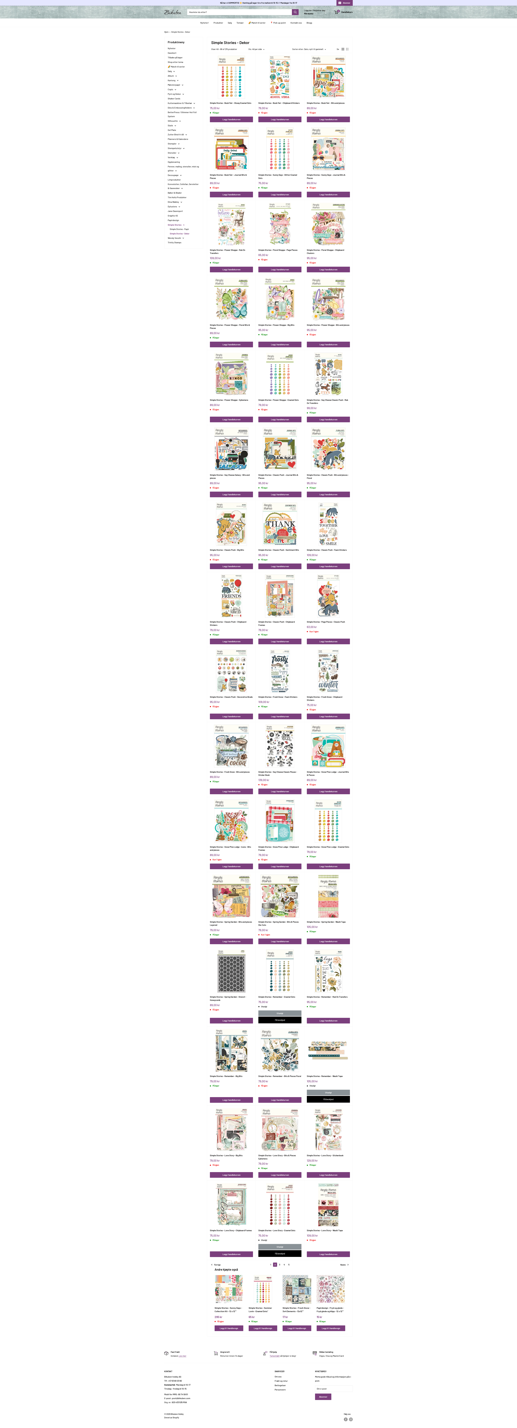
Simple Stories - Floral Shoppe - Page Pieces (277, 250)
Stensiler (172, 152)
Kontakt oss (296, 22)
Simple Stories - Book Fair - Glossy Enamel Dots (230, 103)
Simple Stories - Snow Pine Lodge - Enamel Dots (328, 847)
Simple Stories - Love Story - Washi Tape (325, 1230)
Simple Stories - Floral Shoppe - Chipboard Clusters (325, 251)
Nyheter (172, 48)
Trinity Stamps (174, 242)
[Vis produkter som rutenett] (343, 49)
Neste (343, 1265)
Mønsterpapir (174, 84)
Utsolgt (280, 1013)
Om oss (278, 1376)
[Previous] (215, 1300)
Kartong (172, 80)
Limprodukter (174, 179)
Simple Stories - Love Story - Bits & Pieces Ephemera (277, 1157)
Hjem (166, 32)
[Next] (344, 1300)
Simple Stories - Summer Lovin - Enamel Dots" (260, 1309)
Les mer (182, 1355)
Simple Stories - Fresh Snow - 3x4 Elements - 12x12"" (296, 1309)
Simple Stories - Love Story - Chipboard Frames (231, 1230)
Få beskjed (280, 1020)
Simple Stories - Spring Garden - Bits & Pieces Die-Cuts (278, 923)
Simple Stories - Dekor (180, 32)
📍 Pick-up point (278, 22)
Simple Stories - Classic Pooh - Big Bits (227, 550)
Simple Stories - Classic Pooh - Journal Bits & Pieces (278, 476)
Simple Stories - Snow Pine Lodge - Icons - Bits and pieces (230, 848)
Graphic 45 (173, 215)
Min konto (308, 13)
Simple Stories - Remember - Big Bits (226, 1076)
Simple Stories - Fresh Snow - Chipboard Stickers (324, 698)
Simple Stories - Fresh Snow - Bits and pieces (230, 772)
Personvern (280, 1389)
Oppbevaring (174, 162)
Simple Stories (175, 224)
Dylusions (172, 206)
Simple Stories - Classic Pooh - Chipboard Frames (276, 623)
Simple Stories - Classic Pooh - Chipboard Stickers (228, 623)
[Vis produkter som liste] (347, 49)
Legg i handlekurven (231, 119)
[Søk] (295, 12)
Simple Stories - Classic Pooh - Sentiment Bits (278, 550)
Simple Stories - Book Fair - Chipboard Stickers (279, 103)
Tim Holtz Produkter (177, 197)
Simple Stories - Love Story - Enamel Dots (276, 1230)
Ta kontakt (275, 1355)
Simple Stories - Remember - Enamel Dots (276, 997)
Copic (171, 89)
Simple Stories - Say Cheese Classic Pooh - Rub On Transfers (327, 401)
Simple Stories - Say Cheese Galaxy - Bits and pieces (230, 476)
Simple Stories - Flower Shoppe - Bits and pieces (328, 325)
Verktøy (171, 157)
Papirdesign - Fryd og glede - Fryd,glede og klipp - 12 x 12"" (330, 1309)
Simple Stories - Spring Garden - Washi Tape (326, 922)
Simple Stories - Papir (179, 229)
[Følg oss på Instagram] (351, 1419)
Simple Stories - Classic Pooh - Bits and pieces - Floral (328, 476)
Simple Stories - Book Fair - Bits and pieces (326, 103)
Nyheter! (204, 22)
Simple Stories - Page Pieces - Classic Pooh (326, 622)
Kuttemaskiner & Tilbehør (180, 103)
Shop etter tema (175, 62)
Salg (230, 22)
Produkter (218, 22)
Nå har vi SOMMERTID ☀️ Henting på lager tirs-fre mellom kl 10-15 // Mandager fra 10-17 (258, 3)
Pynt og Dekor (174, 94)
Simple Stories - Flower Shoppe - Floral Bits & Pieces (230, 326)
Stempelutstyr (175, 148)
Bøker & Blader (175, 192)
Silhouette (173, 121)
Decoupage (173, 175)
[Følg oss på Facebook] (346, 1419)
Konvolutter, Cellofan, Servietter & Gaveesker (183, 186)
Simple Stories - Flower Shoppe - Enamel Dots (278, 400)
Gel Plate (172, 130)
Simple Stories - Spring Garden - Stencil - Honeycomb (228, 998)
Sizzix (170, 125)
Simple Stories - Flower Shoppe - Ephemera (229, 400)
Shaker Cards (174, 98)
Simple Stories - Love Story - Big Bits (226, 1155)
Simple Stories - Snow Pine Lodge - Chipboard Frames (278, 848)
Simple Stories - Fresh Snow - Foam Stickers (277, 697)
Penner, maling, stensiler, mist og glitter (183, 168)
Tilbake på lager (175, 57)
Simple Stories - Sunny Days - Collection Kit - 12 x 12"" (228, 1309)
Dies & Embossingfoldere (180, 107)
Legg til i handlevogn (229, 1328)
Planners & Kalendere (178, 139)
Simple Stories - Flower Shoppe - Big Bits (276, 325)
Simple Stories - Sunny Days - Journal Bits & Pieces (326, 176)
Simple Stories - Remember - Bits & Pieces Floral (279, 1076)
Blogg (309, 22)
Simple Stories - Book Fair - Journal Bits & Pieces (228, 176)
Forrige (217, 1265)
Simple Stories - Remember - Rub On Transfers (327, 997)
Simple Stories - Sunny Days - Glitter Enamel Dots (277, 176)
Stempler (172, 143)
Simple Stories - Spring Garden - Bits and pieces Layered (231, 923)
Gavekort (172, 53)
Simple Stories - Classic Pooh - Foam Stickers (327, 550)
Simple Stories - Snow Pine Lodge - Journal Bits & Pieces (328, 773)
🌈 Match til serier (257, 22)
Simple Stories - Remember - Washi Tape (325, 1076)
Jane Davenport (175, 211)
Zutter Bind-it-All (176, 134)
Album (171, 75)
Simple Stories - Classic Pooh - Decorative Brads (231, 697)
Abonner (346, 3)
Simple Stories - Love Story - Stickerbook (325, 1155)
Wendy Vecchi (174, 238)
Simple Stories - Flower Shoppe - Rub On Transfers (227, 251)
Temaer (240, 22)
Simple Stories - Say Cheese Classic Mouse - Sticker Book (277, 773)
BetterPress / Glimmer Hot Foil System (182, 114)
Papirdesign (173, 220)
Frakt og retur (281, 1381)
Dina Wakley (173, 202)
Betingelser (280, 1385)
